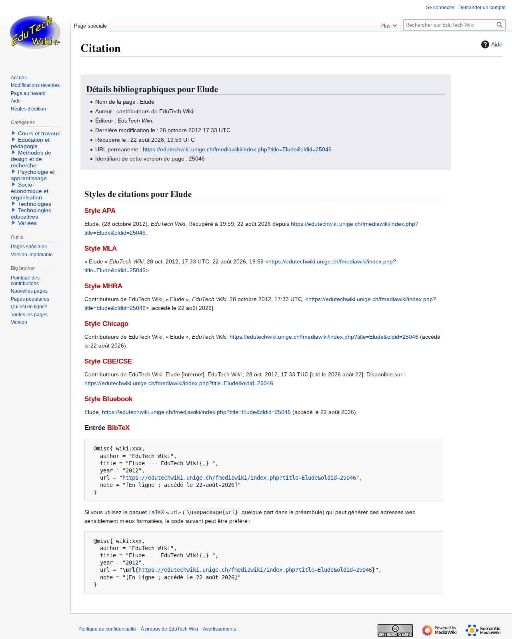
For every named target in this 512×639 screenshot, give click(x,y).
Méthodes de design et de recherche (31, 159)
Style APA (100, 211)
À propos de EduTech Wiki (169, 629)
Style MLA (100, 248)
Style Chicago (106, 324)
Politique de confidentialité (107, 629)
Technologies (34, 204)
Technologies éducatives (31, 213)
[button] (388, 24)
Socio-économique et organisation (29, 191)
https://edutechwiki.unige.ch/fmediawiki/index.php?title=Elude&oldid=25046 (237, 149)
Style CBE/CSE (108, 361)
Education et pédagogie (30, 143)
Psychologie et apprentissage (33, 175)
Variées (27, 223)
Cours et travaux (39, 133)
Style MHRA (103, 286)
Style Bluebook (108, 399)
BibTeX (118, 428)
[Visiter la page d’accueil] (35, 32)
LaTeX (156, 512)
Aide (496, 44)
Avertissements (219, 629)
